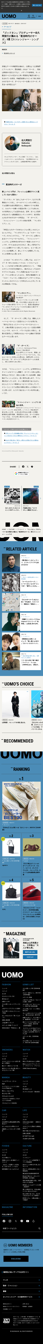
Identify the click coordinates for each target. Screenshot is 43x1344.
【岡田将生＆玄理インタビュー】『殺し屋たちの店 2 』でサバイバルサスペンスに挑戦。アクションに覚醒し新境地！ (30, 641)
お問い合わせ (25, 1303)
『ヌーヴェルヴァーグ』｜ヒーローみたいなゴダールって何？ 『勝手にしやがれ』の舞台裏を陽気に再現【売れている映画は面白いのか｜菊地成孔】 (30, 584)
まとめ (26, 861)
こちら (16, 1324)
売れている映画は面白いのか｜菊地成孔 (30, 578)
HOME (4, 529)
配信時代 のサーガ (9, 53)
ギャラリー (7, 825)
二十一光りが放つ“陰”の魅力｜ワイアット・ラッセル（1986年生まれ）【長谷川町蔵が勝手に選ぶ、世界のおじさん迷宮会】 (30, 662)
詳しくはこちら (37, 5)
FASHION (5, 719)
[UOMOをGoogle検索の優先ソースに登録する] (21, 473)
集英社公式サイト (7, 1303)
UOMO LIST (5, 858)
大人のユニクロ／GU (29, 905)
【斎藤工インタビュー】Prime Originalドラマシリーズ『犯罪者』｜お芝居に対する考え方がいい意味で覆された (30, 621)
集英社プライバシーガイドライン (11, 1306)
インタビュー (26, 557)
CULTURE (12, 529)
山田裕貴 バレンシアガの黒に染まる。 (14, 722)
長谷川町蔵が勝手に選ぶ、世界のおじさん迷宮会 (30, 656)
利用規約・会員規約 (27, 1306)
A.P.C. (4, 909)
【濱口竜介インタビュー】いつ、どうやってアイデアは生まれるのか (30, 562)
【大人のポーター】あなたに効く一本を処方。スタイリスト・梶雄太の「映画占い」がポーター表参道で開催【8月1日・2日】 (30, 602)
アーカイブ (7, 27)
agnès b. (5, 865)
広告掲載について (7, 1309)
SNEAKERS (5, 822)
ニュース (24, 597)
